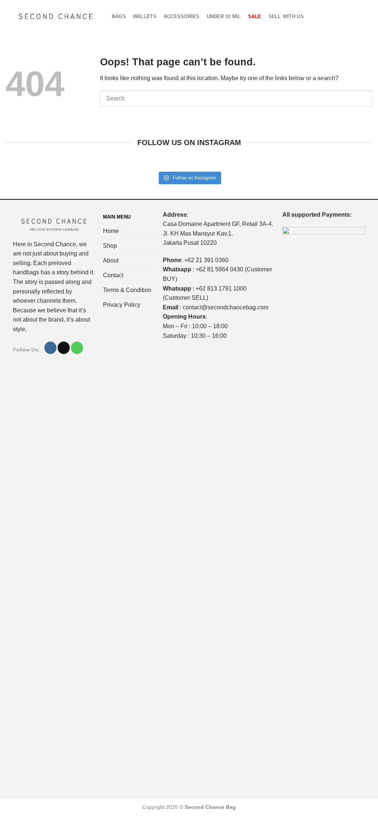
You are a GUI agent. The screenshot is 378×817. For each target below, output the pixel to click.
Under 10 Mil (224, 16)
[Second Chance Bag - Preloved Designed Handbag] (56, 16)
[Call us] (77, 347)
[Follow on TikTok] (64, 347)
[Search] (356, 16)
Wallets (145, 16)
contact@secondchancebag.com (225, 307)
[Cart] (344, 16)
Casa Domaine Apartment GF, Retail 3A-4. (218, 224)
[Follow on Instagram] (50, 347)
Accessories (182, 16)
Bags (119, 16)
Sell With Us (286, 16)
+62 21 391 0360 (206, 260)
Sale (254, 16)
